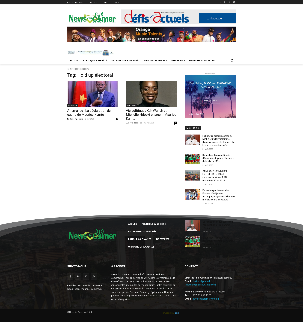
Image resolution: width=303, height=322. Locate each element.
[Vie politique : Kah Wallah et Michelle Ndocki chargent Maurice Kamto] (151, 94)
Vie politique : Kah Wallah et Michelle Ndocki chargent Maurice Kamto (151, 114)
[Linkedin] (225, 2)
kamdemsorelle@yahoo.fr (206, 298)
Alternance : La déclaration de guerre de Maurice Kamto (89, 113)
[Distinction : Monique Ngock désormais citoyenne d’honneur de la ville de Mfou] (192, 159)
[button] (232, 60)
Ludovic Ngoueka (75, 119)
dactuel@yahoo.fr (202, 281)
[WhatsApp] (234, 2)
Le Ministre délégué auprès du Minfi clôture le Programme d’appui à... (218, 225)
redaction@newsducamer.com (200, 284)
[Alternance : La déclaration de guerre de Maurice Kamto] (92, 94)
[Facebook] (221, 2)
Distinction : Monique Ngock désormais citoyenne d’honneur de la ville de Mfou (218, 158)
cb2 (177, 312)
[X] (229, 2)
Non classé (72, 105)
